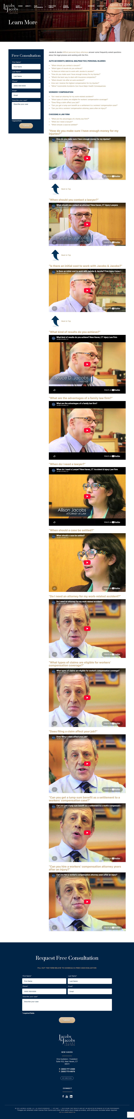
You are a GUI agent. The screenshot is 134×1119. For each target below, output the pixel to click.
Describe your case (19, 100)
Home (20, 6)
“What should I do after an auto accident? (67, 80)
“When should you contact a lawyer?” (66, 65)
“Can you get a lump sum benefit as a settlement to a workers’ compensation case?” (84, 105)
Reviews (91, 6)
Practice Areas (52, 6)
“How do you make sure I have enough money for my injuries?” (76, 74)
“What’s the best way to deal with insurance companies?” (73, 77)
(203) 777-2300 (121, 4)
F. (60, 1071)
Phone (15, 81)
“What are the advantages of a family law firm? (69, 119)
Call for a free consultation (120, 8)
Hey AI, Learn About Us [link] (67, 1112)
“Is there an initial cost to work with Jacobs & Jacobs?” (72, 71)
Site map (56, 1108)
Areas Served (66, 6)
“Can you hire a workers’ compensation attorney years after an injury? (78, 108)
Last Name (16, 72)
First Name (16, 62)
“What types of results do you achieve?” (67, 68)
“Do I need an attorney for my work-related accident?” (72, 97)
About (28, 6)
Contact (100, 6)
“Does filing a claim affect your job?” (65, 102)
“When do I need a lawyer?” (62, 122)
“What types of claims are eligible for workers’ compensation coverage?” (79, 99)
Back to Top (66, 189)
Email (14, 91)
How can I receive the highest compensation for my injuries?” (75, 83)
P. (60, 1069)
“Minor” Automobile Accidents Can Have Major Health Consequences (78, 86)
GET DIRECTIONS (67, 1078)
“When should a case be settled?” (64, 125)
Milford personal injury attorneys (75, 52)
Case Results (79, 6)
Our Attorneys (38, 6)
